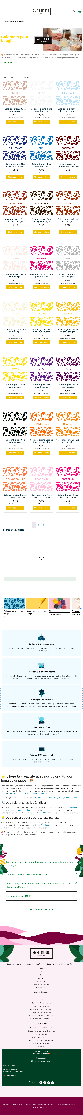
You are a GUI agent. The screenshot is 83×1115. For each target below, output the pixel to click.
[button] (81, 608)
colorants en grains (15, 793)
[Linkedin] (52, 1082)
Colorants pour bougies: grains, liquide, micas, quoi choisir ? (57, 798)
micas (25, 793)
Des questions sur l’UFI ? (19, 896)
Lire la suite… (8, 62)
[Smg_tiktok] (48, 1082)
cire (44, 813)
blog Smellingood (44, 825)
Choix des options (15, 122)
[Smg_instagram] (44, 1082)
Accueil (6, 21)
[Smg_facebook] (40, 1082)
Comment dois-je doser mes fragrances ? (28, 874)
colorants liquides (40, 793)
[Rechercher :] (74, 11)
